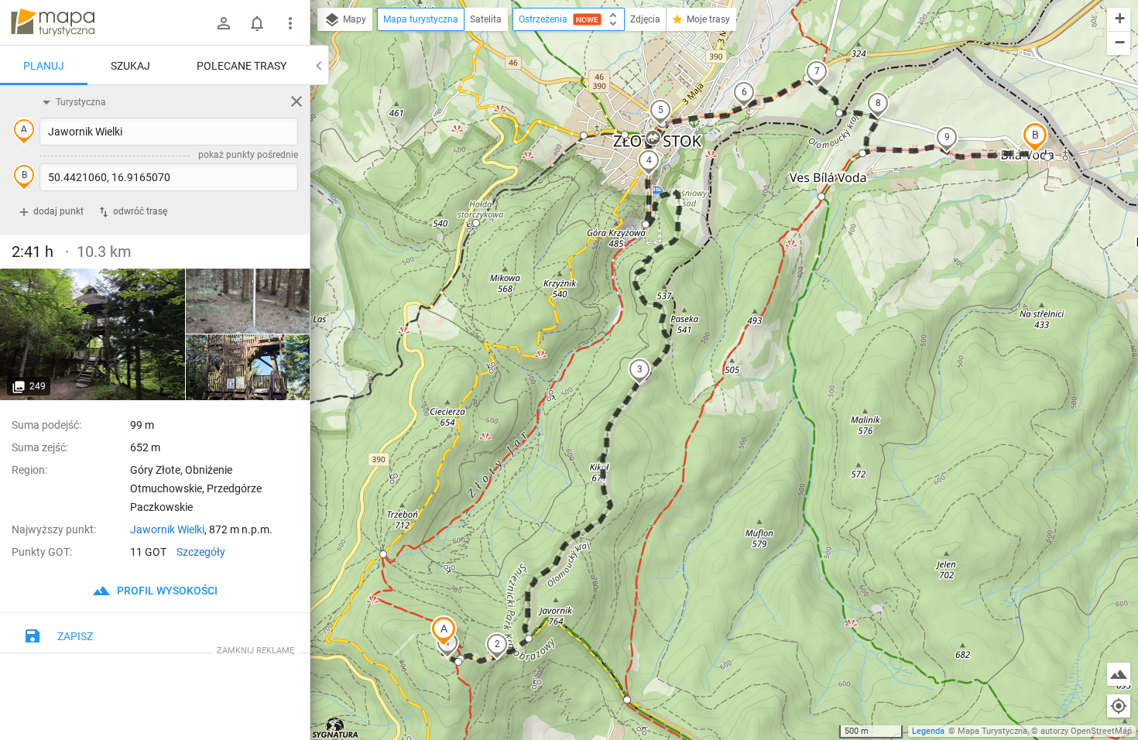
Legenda (928, 731)
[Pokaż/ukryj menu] (290, 23)
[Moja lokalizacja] (1118, 706)
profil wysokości (166, 590)
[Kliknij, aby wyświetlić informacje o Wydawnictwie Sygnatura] (335, 727)
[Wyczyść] (296, 101)
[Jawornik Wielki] (248, 301)
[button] (443, 630)
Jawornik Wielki (167, 529)
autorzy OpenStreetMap (1086, 731)
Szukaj (130, 66)
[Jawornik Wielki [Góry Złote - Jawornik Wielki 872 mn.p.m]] (93, 334)
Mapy (353, 19)
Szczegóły (201, 552)
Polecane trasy (241, 66)
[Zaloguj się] (223, 23)
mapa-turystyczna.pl (52, 22)
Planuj (43, 66)
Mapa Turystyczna (992, 731)
